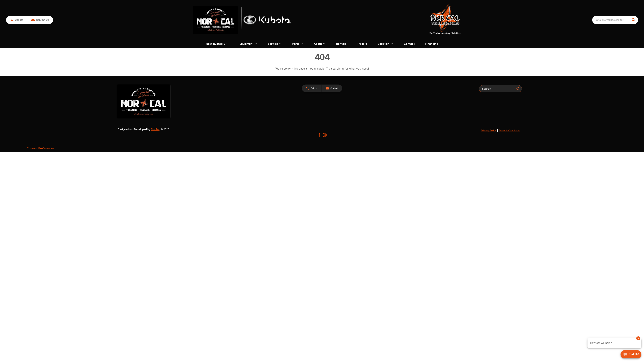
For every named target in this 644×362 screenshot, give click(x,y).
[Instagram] (325, 135)
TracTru (155, 129)
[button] (16, 20)
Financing (431, 43)
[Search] (518, 88)
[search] (634, 20)
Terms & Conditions (509, 130)
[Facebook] (319, 135)
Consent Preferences (40, 148)
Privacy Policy (488, 130)
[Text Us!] (631, 354)
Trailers (362, 43)
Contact (409, 43)
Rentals (341, 43)
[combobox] (615, 20)
